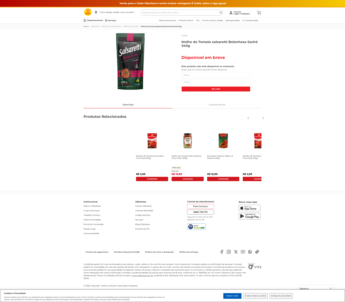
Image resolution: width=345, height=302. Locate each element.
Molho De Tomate (131, 26)
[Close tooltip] (331, 288)
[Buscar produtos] (221, 12)
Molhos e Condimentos (111, 26)
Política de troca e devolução (159, 252)
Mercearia (95, 26)
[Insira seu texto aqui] (250, 252)
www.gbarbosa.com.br (142, 275)
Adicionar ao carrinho (172, 179)
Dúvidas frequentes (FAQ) (127, 252)
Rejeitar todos (232, 296)
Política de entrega (188, 252)
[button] (114, 12)
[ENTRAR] (242, 12)
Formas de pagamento (97, 252)
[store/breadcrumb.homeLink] (86, 26)
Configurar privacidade (281, 296)
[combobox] (181, 12)
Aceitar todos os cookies (255, 296)
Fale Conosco (200, 206)
